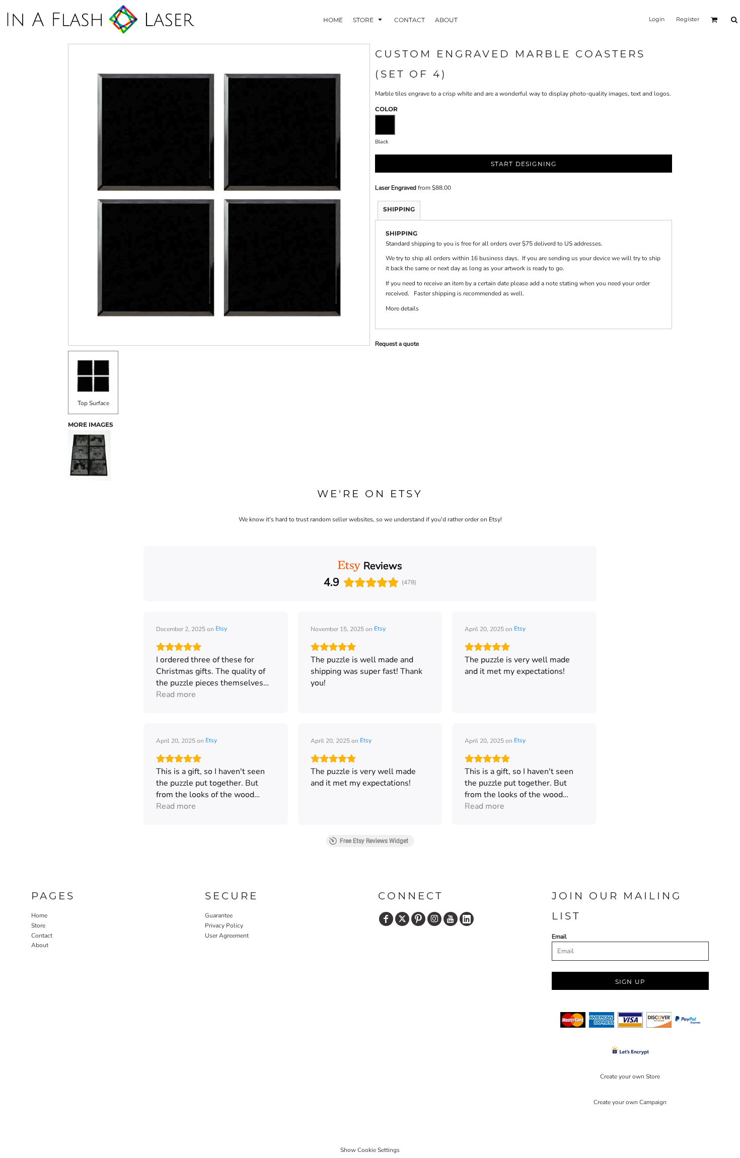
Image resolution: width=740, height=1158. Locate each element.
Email (559, 937)
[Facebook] (386, 919)
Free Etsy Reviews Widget (374, 840)
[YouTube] (450, 919)
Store (38, 925)
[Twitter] (402, 919)
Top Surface (93, 403)
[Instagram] (434, 919)
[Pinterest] (418, 919)
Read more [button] (176, 694)
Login (656, 19)
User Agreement (227, 936)
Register (687, 19)
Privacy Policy (224, 925)
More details (402, 308)
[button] (368, 19)
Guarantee (219, 915)
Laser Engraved (395, 188)
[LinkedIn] (467, 919)
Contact (41, 936)
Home (39, 915)
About (39, 945)
